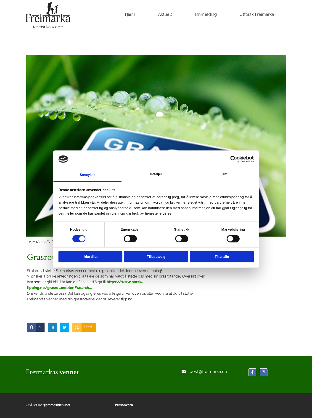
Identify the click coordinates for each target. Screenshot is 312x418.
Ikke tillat (90, 257)
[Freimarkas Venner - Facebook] (252, 372)
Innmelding (206, 14)
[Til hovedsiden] (57, 15)
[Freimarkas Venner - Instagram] (263, 372)
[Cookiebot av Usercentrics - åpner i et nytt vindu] (234, 159)
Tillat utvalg (156, 257)
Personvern (124, 405)
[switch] (130, 238)
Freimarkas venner (52, 372)
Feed (88, 327)
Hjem (130, 14)
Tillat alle (222, 257)
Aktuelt (165, 14)
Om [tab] (224, 174)
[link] (258, 15)
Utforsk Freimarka (257, 14)
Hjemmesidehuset (56, 405)
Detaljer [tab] (156, 174)
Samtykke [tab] (87, 175)
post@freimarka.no (208, 371)
